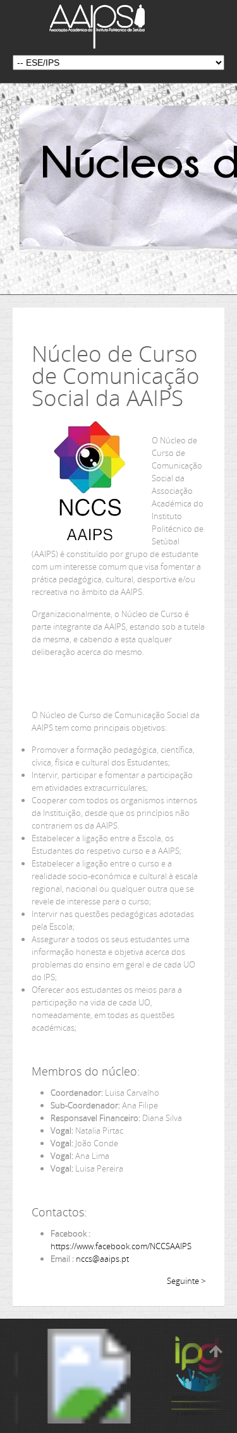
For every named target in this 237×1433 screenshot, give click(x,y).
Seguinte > (186, 1280)
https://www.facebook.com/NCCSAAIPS (121, 1246)
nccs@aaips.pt (102, 1258)
